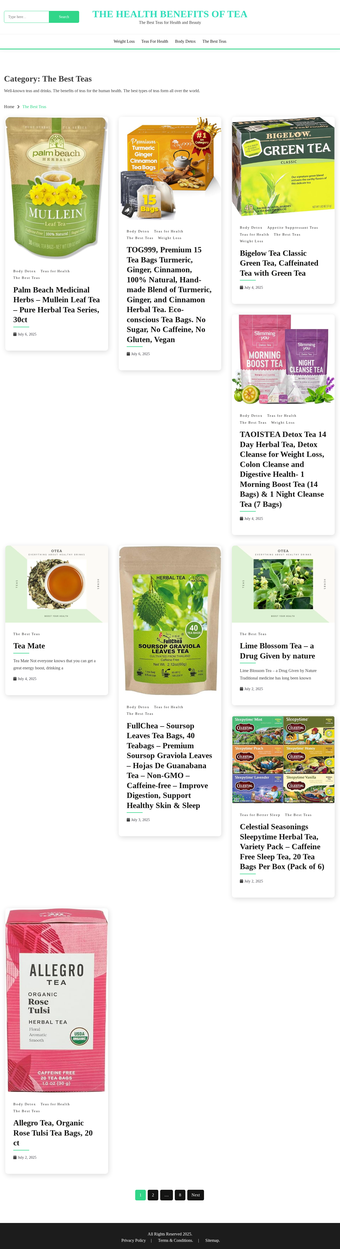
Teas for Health (154, 41)
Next (196, 1195)
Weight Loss (124, 41)
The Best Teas (214, 41)
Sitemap (212, 1240)
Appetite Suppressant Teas (292, 228)
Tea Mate (29, 645)
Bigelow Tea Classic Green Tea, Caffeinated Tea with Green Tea (279, 263)
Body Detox (185, 41)
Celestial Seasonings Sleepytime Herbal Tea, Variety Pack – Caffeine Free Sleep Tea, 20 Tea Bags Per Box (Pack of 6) (282, 846)
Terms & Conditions (175, 1240)
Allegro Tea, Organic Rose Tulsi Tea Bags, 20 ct (53, 1132)
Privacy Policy (134, 1240)
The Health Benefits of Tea (170, 14)
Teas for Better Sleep (260, 815)
